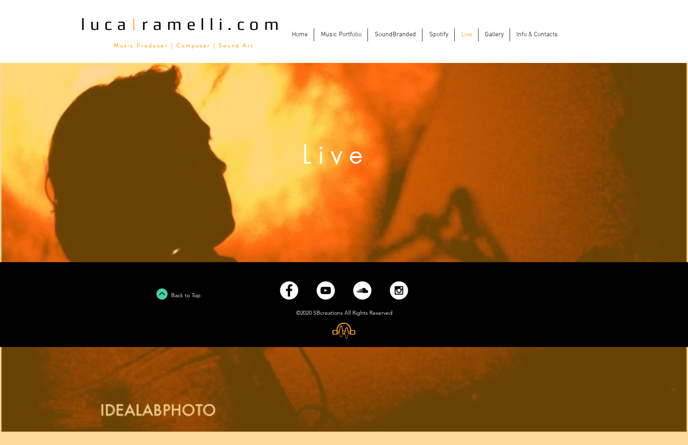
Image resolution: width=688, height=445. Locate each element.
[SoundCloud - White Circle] (362, 290)
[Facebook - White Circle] (289, 290)
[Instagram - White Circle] (399, 290)
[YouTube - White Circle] (326, 290)
